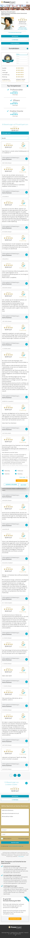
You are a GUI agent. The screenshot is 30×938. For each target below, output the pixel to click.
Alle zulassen (21, 480)
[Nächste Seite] (19, 775)
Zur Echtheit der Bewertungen (15, 32)
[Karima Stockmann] (7, 23)
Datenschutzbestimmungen (15, 846)
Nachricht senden (15, 842)
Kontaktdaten (14, 48)
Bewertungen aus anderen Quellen (22, 28)
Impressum (26, 932)
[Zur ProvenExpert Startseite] (8, 2)
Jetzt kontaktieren (16, 43)
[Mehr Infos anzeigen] (8, 58)
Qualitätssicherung (14, 932)
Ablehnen (23, 485)
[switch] (16, 470)
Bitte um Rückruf (7, 838)
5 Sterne (17, 54)
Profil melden (21, 856)
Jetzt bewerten (15, 36)
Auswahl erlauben (11, 484)
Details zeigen (22, 477)
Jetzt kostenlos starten (15, 918)
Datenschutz (21, 932)
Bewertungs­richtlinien (6, 932)
